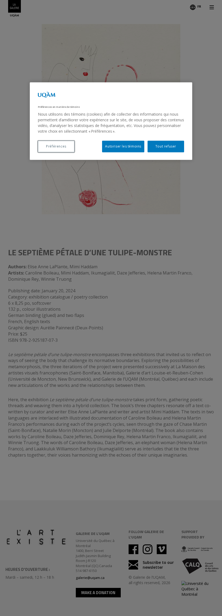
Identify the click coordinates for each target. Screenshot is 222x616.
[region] (111, 121)
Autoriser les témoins (123, 146)
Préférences (56, 146)
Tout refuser (165, 146)
